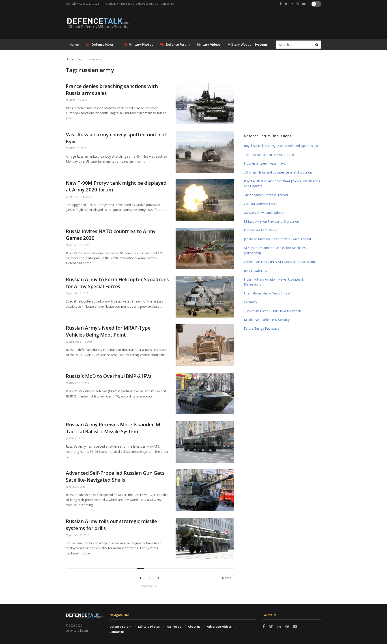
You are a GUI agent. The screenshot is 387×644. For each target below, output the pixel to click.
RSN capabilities (255, 270)
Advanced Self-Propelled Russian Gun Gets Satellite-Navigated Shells (115, 476)
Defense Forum (178, 44)
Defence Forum (120, 627)
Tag (79, 59)
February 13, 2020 (79, 196)
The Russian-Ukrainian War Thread (269, 154)
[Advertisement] (282, 90)
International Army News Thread (267, 293)
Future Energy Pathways (261, 328)
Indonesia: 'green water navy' (265, 163)
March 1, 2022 (77, 148)
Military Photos (141, 44)
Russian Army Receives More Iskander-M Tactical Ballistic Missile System (113, 428)
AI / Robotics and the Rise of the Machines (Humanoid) (275, 250)
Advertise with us (147, 4)
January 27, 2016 (78, 535)
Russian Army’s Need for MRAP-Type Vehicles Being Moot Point (108, 331)
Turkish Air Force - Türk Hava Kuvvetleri (272, 311)
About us (110, 4)
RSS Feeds (127, 4)
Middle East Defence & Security (267, 320)
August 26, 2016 (78, 383)
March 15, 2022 (77, 100)
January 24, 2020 (78, 245)
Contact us (167, 4)
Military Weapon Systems (248, 44)
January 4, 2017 (78, 293)
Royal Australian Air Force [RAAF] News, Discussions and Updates (282, 183)
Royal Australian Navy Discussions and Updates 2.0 (281, 146)
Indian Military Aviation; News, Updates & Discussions (274, 281)
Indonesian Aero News (260, 230)
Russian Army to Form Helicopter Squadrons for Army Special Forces (117, 283)
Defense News (103, 44)
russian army (94, 59)
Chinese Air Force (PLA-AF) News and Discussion (279, 262)
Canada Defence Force (260, 204)
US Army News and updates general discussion (278, 172)
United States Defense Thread (266, 195)
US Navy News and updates (264, 212)
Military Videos (208, 44)
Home (74, 44)
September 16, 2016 (80, 341)
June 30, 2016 (76, 438)
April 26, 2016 (76, 486)
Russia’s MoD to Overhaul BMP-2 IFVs (109, 376)
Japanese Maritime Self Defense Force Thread (277, 239)
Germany (250, 302)
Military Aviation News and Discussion (271, 221)
